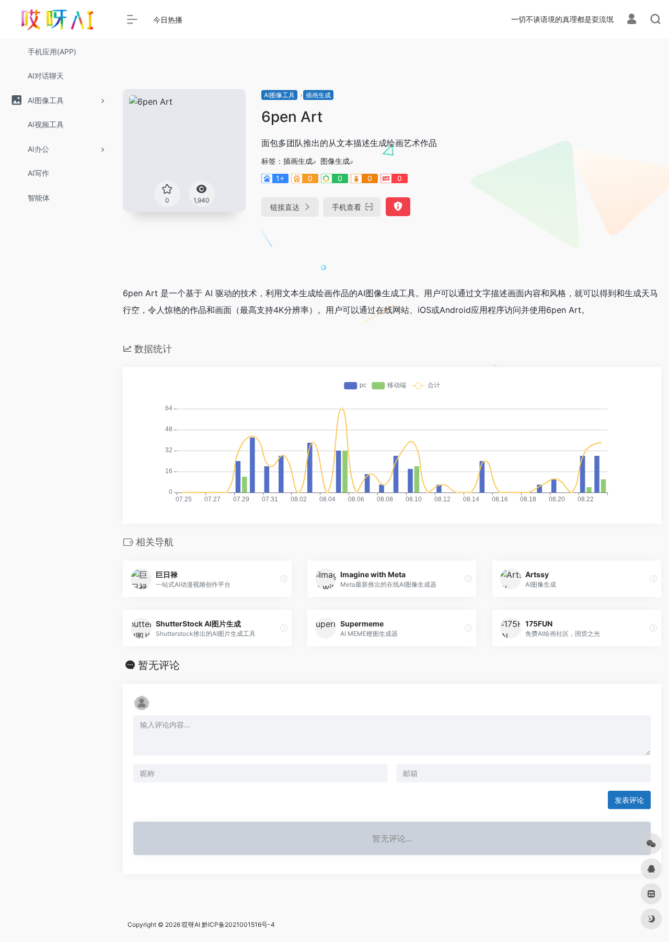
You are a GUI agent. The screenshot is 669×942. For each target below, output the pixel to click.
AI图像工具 (279, 95)
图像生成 (335, 160)
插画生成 (318, 95)
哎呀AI (191, 924)
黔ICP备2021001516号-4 (238, 924)
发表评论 (629, 799)
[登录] (631, 20)
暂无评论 (159, 665)
